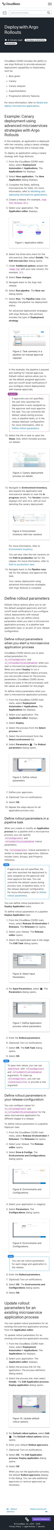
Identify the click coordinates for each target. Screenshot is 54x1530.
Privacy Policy (15, 1526)
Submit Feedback (41, 1519)
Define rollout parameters (25, 428)
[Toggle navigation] (50, 4)
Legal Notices (29, 1526)
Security (41, 1526)
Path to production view (21, 564)
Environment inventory (20, 549)
